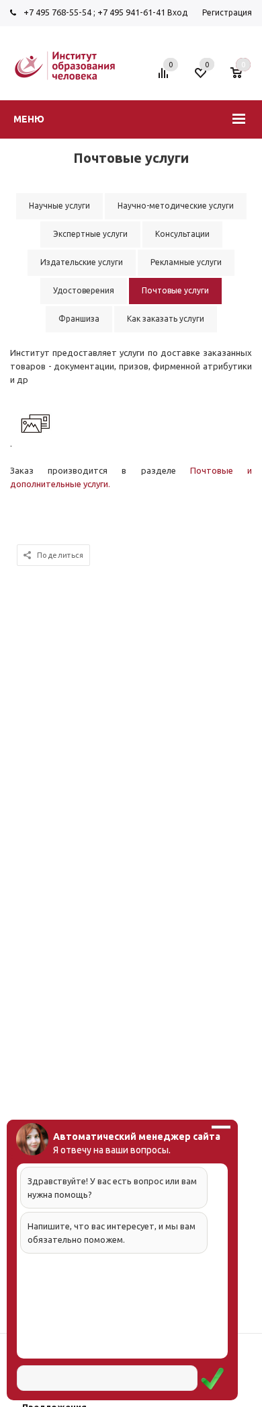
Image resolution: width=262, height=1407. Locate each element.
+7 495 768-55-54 (57, 12)
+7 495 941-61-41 (131, 12)
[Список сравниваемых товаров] (165, 78)
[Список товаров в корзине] (243, 78)
